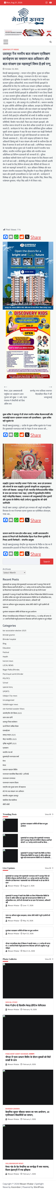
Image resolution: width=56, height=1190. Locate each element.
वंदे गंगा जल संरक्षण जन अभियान (13, 791)
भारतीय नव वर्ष (7, 752)
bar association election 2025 (14, 630)
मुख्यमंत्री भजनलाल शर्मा (11, 756)
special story (8, 687)
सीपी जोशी (6, 804)
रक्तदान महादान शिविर (10, 769)
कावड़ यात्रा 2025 (9, 734)
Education (7, 647)
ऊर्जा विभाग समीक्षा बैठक (10, 726)
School (5, 682)
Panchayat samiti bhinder (13, 673)
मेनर (4, 760)
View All (48, 814)
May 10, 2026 (28, 920)
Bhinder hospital (9, 639)
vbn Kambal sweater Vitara (13, 708)
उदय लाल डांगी (8, 717)
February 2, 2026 (29, 1119)
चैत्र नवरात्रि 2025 (10, 739)
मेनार (4, 765)
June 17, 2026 (28, 905)
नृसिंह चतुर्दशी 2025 (9, 743)
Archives (7, 569)
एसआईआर (6, 730)
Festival (6, 652)
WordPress (39, 1187)
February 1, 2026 (29, 1174)
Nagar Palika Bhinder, (11, 669)
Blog (4, 643)
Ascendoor (16, 1187)
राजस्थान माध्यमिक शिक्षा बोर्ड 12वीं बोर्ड (16, 773)
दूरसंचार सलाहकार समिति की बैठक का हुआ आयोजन (19, 611)
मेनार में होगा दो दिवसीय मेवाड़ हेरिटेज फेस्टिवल (25, 1005)
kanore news (8, 660)
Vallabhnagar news (10, 704)
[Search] (51, 42)
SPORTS (6, 691)
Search (46, 561)
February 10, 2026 (30, 1009)
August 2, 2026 (28, 885)
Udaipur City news (11, 49)
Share (35, 237)
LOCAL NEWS (8, 665)
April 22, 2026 (28, 933)
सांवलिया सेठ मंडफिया (10, 799)
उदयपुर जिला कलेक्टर (10, 721)
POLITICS (6, 678)
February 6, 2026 (29, 1064)
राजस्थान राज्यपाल (9, 778)
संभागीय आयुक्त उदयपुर (10, 795)
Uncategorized (8, 700)
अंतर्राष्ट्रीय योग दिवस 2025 (12, 713)
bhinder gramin (9, 634)
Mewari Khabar (13, 885)
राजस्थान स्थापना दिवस (10, 782)
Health (5, 656)
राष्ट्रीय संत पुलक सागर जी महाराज (14, 786)
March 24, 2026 (29, 951)
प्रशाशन (5, 747)
